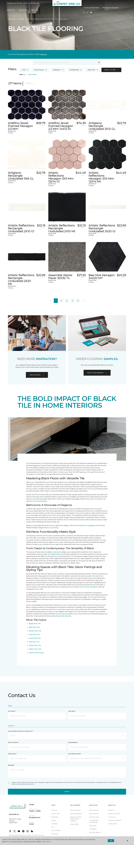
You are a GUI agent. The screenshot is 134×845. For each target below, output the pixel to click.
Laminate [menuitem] (54, 824)
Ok (111, 840)
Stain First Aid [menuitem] (93, 813)
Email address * (73, 742)
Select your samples (95, 373)
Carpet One (12, 19)
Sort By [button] (28, 83)
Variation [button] (91, 70)
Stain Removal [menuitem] (94, 810)
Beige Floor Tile (35, 623)
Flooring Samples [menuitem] (76, 813)
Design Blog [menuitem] (74, 824)
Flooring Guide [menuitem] (94, 817)
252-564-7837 (34, 3)
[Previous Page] (50, 300)
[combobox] (65, 62)
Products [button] (11, 10)
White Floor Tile (35, 645)
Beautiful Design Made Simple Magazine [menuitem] (75, 819)
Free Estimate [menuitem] (56, 830)
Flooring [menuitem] (54, 810)
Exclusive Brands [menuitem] (94, 832)
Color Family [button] (39, 70)
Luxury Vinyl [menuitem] (55, 813)
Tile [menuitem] (52, 827)
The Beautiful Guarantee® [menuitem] (93, 821)
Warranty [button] (57, 70)
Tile (28, 19)
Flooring (21, 19)
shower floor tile (53, 515)
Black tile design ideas (52, 554)
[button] (84, 13)
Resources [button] (23, 10)
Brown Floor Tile (35, 631)
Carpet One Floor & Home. (22, 835)
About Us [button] (34, 10)
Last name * (72, 711)
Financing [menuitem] (54, 834)
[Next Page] (83, 300)
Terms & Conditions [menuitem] (114, 820)
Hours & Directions (91, 8)
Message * (11, 765)
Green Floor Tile (35, 638)
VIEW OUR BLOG (35, 375)
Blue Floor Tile (34, 627)
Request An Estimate (111, 8)
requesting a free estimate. (61, 616)
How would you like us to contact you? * (20, 731)
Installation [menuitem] (93, 829)
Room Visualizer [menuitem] (75, 810)
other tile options (91, 587)
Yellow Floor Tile (35, 649)
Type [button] (23, 70)
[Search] (99, 62)
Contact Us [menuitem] (111, 817)
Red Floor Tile (34, 642)
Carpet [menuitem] (53, 820)
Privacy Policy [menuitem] (112, 824)
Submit (67, 791)
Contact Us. (43, 54)
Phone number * (13, 742)
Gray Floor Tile (34, 634)
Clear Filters (32, 74)
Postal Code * (12, 753)
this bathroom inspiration (86, 525)
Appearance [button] (74, 70)
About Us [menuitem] (111, 810)
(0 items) (91, 12)
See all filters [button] (110, 70)
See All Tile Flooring (36, 653)
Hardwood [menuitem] (54, 817)
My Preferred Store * (74, 753)
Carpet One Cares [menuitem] (114, 813)
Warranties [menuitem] (92, 825)
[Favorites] (87, 13)
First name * (12, 711)
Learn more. (46, 842)
